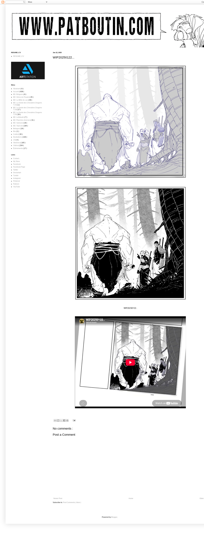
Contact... (16, 158)
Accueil (16, 92)
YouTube (16, 187)
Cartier (16, 134)
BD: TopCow (18, 126)
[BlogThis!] (58, 420)
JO (14, 140)
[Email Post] (73, 420)
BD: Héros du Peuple (21, 97)
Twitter (15, 170)
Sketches (17, 143)
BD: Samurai (18, 123)
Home (131, 498)
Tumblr (15, 175)
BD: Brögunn (18, 94)
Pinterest (16, 181)
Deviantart (17, 173)
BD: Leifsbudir (18, 117)
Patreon (16, 184)
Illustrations (17, 137)
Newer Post (57, 498)
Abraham (17, 89)
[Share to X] (61, 420)
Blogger (114, 517)
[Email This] (55, 420)
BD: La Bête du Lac (20, 100)
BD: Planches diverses (22, 120)
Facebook (17, 164)
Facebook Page (19, 167)
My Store (16, 161)
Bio (14, 131)
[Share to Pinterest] (67, 420)
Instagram (17, 178)
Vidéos (16, 145)
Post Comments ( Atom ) (72, 502)
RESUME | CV (18, 56)
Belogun (16, 129)
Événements (18, 148)
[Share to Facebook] (64, 420)
